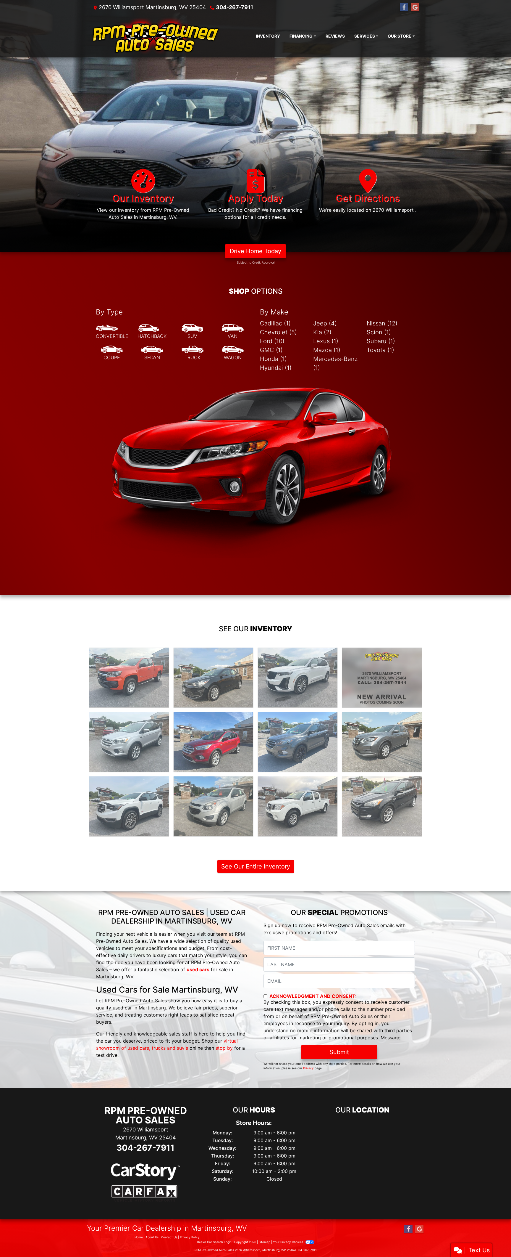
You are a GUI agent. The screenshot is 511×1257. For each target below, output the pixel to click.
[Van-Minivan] (233, 332)
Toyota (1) (380, 350)
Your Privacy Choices (288, 1242)
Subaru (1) (381, 341)
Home (139, 1237)
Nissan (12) (382, 323)
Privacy (308, 1068)
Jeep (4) (325, 323)
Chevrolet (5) (278, 332)
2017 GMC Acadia (129, 781)
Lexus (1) (325, 341)
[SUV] (192, 332)
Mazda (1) (326, 350)
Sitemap (264, 1242)
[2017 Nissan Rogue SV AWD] (382, 742)
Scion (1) (379, 332)
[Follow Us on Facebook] (404, 7)
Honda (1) (273, 358)
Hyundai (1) (276, 367)
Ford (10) (272, 341)
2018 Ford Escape (213, 717)
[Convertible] (112, 332)
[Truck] (192, 353)
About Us (152, 1237)
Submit (339, 1052)
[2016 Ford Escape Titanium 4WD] (382, 806)
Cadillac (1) (275, 323)
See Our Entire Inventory (255, 866)
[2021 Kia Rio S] (213, 677)
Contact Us (169, 1237)
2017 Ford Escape (297, 717)
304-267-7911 (234, 7)
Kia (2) (322, 332)
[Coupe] (112, 353)
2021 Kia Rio (213, 652)
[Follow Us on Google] (415, 7)
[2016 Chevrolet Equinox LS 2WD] (213, 806)
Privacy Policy (190, 1237)
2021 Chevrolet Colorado (129, 652)
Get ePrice (129, 700)
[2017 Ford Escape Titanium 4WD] (297, 742)
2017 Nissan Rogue (382, 717)
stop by (224, 1048)
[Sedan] (152, 353)
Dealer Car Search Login (214, 1242)
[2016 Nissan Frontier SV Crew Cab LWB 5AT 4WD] (297, 806)
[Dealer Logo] (155, 36)
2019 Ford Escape (129, 717)
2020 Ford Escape (382, 652)
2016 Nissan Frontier (297, 781)
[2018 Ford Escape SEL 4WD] (213, 742)
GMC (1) (271, 350)
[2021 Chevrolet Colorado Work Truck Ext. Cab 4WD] (129, 677)
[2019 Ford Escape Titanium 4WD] (129, 742)
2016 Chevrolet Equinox (213, 781)
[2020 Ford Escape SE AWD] (382, 677)
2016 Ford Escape (382, 781)
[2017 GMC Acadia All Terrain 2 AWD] (129, 806)
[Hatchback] (152, 332)
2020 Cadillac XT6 (298, 652)
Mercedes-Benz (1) (335, 363)
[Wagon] (233, 353)
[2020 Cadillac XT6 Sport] (297, 677)
